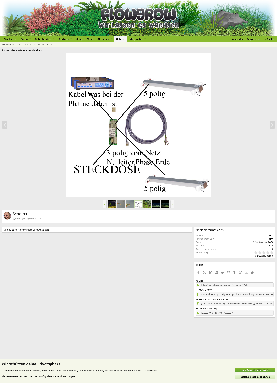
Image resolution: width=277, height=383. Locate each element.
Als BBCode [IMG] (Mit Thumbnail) (212, 299)
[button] (30, 39)
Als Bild (199, 280)
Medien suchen (45, 44)
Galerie (120, 39)
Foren (24, 39)
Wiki (90, 39)
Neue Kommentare (26, 44)
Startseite (10, 39)
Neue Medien (8, 44)
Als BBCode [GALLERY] (206, 308)
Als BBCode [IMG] (204, 290)
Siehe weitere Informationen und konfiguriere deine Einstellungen (38, 376)
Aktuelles (103, 39)
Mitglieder (136, 39)
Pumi (17, 218)
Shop (79, 39)
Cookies (35, 370)
